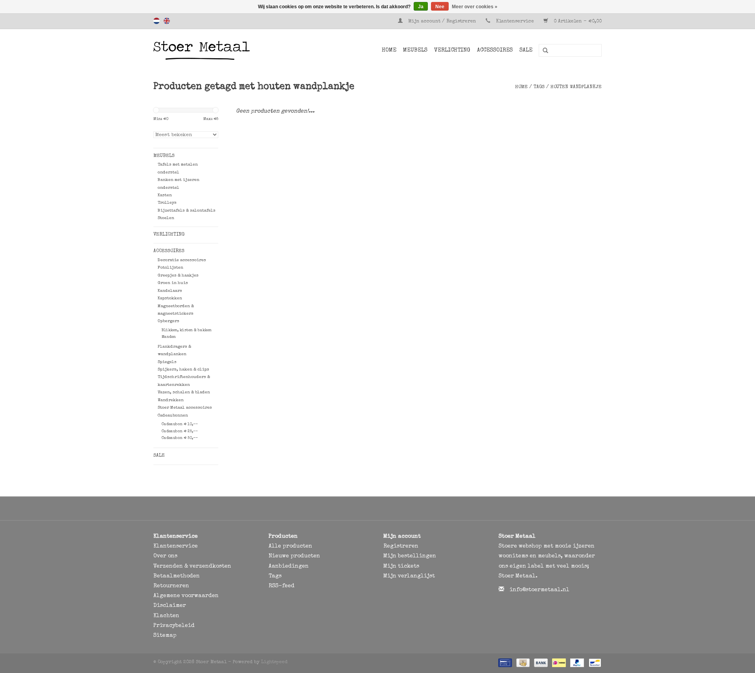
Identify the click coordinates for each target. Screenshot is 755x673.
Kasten (165, 195)
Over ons (165, 556)
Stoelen (166, 218)
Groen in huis (173, 283)
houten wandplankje (576, 87)
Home (389, 50)
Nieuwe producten (294, 556)
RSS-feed (282, 586)
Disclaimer (169, 605)
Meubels (415, 50)
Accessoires (495, 50)
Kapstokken (170, 298)
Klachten (166, 616)
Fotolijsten (170, 268)
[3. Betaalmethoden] (504, 662)
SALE (525, 50)
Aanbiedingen (289, 566)
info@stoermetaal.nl (539, 590)
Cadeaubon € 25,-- (180, 431)
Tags (539, 87)
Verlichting (452, 50)
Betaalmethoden (176, 576)
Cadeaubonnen (173, 415)
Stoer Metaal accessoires (185, 408)
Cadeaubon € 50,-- (180, 438)
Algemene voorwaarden (186, 596)
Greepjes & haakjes (178, 275)
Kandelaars (170, 291)
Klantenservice (515, 21)
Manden (169, 337)
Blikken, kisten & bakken (187, 330)
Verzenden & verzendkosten (192, 566)
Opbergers (168, 321)
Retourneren (171, 586)
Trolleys (167, 203)
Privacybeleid (174, 626)
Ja (421, 6)
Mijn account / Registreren (442, 21)
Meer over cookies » (474, 6)
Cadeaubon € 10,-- (180, 424)
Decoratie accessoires (182, 260)
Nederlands (156, 21)
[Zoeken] (543, 50)
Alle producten (290, 546)
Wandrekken (171, 400)
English (167, 21)
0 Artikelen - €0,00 (577, 21)
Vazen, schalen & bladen (184, 392)
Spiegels (167, 362)
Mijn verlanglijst (409, 576)
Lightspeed (274, 662)
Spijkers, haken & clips (183, 369)
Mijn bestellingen (409, 556)
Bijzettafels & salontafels (186, 210)
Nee (439, 6)
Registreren (400, 546)
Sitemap (165, 635)
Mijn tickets (401, 566)
